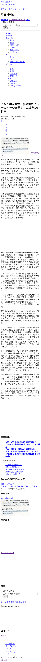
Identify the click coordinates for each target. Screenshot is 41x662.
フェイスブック (11, 646)
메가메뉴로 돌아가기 (17, 20)
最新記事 (9, 35)
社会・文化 (14, 50)
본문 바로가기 (6, 2)
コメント (13, 83)
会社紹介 (4, 602)
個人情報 (22, 602)
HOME (8, 33)
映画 (12, 71)
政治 (12, 40)
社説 (12, 57)
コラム (12, 59)
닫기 (28, 20)
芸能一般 (13, 76)
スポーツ (13, 52)
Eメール (8, 651)
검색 (5, 28)
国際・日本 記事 (7, 484)
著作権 (11, 602)
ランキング (10, 78)
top (2, 660)
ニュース (9, 38)
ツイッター (10, 644)
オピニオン (10, 55)
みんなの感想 (15, 86)
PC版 (17, 602)
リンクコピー (10, 653)
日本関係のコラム (17, 62)
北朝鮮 (12, 47)
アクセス (13, 81)
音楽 (12, 69)
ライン (8, 648)
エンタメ (9, 64)
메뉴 (5, 660)
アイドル (13, 74)
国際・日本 (14, 45)
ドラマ (12, 66)
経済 (12, 43)
